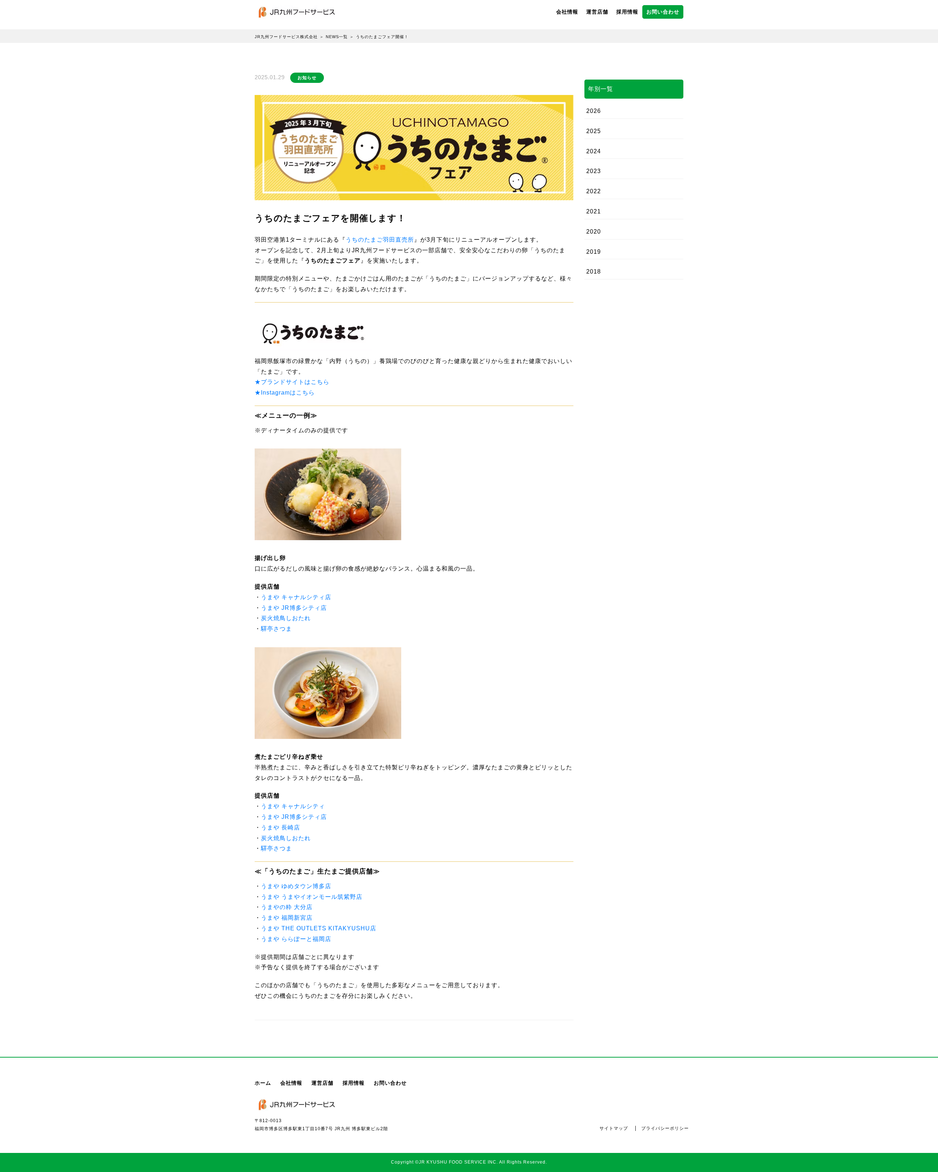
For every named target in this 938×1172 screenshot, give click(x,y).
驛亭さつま (276, 629)
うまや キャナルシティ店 (296, 597)
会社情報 (567, 12)
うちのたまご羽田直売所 (380, 240)
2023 (593, 171)
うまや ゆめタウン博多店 (296, 886)
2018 (593, 271)
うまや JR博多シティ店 (294, 608)
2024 (593, 151)
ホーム (263, 1083)
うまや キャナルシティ (293, 806)
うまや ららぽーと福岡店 (296, 939)
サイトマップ (613, 1128)
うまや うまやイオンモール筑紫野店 (311, 897)
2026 (593, 111)
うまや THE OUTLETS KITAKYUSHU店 (318, 928)
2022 (593, 191)
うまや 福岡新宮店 (287, 918)
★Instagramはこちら (285, 392)
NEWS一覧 (337, 36)
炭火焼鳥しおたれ (286, 618)
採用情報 (627, 12)
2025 (593, 131)
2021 (593, 211)
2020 (593, 231)
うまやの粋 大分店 (287, 907)
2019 (593, 252)
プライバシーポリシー (665, 1128)
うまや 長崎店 (280, 827)
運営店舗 (597, 12)
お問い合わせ (662, 12)
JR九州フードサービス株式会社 (286, 36)
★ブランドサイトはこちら (292, 382)
